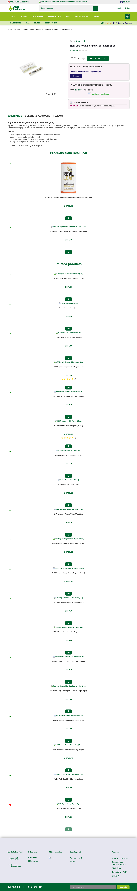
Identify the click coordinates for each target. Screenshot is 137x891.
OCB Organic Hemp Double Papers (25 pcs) (68, 573)
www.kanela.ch (15, 866)
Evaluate (76, 76)
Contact (126, 2)
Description (14, 116)
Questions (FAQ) (119, 872)
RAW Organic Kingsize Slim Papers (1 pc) (68, 367)
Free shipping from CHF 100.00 (75, 2)
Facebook (33, 858)
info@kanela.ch (14, 865)
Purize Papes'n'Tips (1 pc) (68, 308)
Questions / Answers (37, 116)
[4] (70, 379)
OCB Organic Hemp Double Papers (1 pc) (68, 278)
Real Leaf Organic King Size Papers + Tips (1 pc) (68, 231)
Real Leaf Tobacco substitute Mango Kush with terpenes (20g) (68, 197)
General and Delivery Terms (119, 863)
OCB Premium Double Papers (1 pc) (68, 455)
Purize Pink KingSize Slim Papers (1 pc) (68, 779)
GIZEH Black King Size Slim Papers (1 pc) (68, 632)
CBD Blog (116, 868)
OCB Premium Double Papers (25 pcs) (68, 426)
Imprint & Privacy (120, 858)
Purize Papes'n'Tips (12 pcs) (68, 484)
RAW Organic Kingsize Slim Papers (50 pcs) (68, 543)
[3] (67, 379)
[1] (62, 379)
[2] (65, 379)
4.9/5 (102, 23)
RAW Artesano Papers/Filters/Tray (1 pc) (68, 514)
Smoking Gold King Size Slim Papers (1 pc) (68, 661)
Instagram (34, 861)
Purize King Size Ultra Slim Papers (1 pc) (68, 720)
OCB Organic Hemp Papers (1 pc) (68, 808)
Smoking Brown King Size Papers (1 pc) (68, 602)
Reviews (58, 116)
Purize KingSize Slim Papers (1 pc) (69, 337)
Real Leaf (80, 41)
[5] (72, 379)
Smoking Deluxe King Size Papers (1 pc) (69, 396)
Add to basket (98, 58)
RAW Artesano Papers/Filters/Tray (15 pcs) (68, 750)
